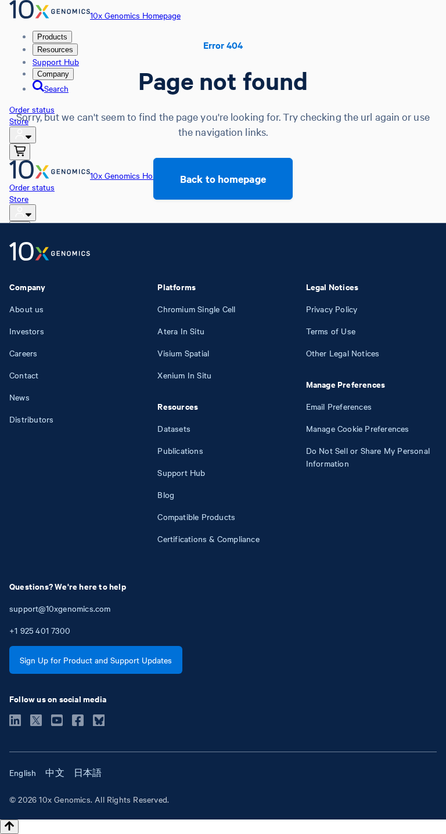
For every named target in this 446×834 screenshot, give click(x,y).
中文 (54, 772)
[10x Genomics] (49, 252)
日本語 (88, 772)
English (22, 772)
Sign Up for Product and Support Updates (96, 660)
